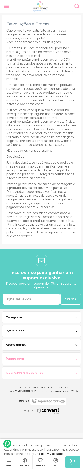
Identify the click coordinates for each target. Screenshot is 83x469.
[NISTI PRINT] (40, 6)
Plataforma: (23, 400)
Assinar (70, 299)
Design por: (29, 410)
